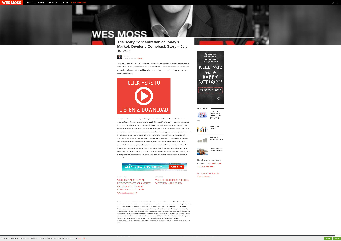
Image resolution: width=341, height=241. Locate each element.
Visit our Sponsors (204, 176)
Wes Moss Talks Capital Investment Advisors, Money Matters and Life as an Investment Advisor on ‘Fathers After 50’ (133, 186)
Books (41, 3)
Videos (64, 3)
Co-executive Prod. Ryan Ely (208, 173)
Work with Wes (78, 3)
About (30, 3)
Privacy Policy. (82, 238)
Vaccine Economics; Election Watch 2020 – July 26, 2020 (172, 181)
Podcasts (52, 3)
